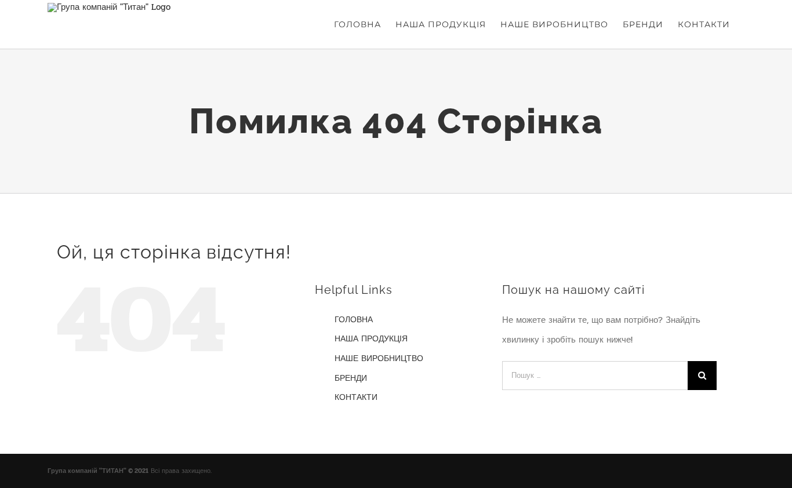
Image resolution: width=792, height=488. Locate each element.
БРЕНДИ (351, 378)
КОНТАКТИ (356, 397)
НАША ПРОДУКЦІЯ (371, 339)
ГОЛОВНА (354, 320)
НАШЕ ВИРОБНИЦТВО (379, 358)
